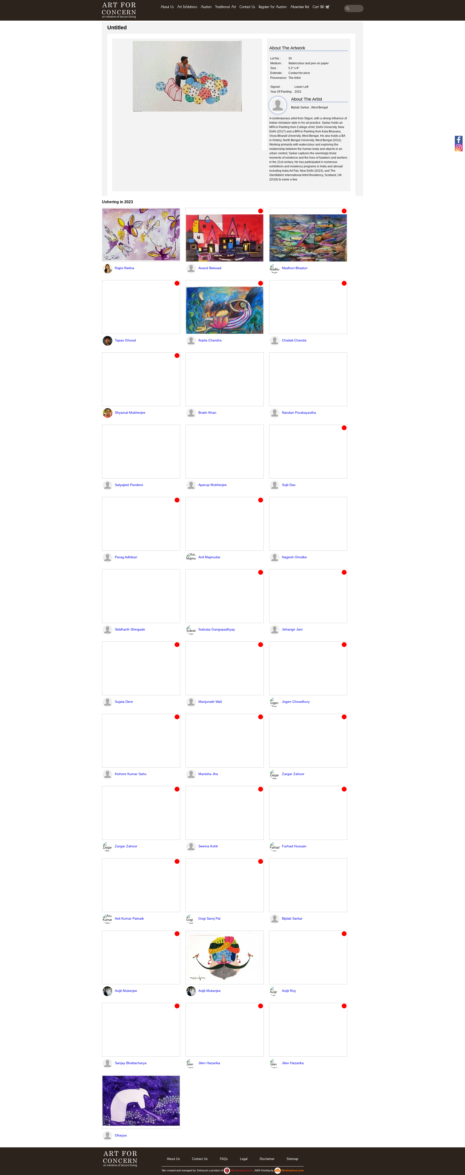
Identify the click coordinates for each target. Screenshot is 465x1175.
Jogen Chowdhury (296, 702)
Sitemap (292, 1159)
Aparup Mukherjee (212, 485)
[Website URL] (120, 10)
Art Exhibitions (187, 7)
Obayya (121, 1135)
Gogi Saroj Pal (209, 918)
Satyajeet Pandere (129, 485)
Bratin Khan (207, 412)
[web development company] (227, 1170)
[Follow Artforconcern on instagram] (459, 147)
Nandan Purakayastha (299, 412)
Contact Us (247, 7)
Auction (206, 7)
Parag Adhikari (126, 557)
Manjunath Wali (210, 702)
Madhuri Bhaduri (294, 268)
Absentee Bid (299, 7)
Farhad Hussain (294, 846)
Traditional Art (225, 7)
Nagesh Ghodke (294, 557)
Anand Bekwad (209, 268)
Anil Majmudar (209, 557)
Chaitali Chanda (294, 340)
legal (244, 1159)
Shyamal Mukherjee (130, 412)
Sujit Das (288, 485)
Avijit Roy (289, 991)
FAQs (224, 1159)
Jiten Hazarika (209, 1063)
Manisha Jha (208, 774)
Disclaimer (267, 1159)
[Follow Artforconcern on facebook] (459, 140)
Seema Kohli (208, 846)
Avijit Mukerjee (126, 991)
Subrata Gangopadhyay (216, 629)
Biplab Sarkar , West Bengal (309, 107)
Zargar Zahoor (293, 774)
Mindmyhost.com (292, 1170)
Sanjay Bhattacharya (131, 1063)
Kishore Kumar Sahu (131, 774)
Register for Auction (273, 7)
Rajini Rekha (124, 268)
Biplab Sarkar (292, 918)
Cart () (318, 7)
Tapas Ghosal (125, 340)
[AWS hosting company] (277, 1170)
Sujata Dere (124, 702)
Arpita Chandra (210, 340)
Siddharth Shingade (130, 629)
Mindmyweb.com (242, 1170)
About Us (167, 7)
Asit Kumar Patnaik (129, 918)
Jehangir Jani (292, 629)
